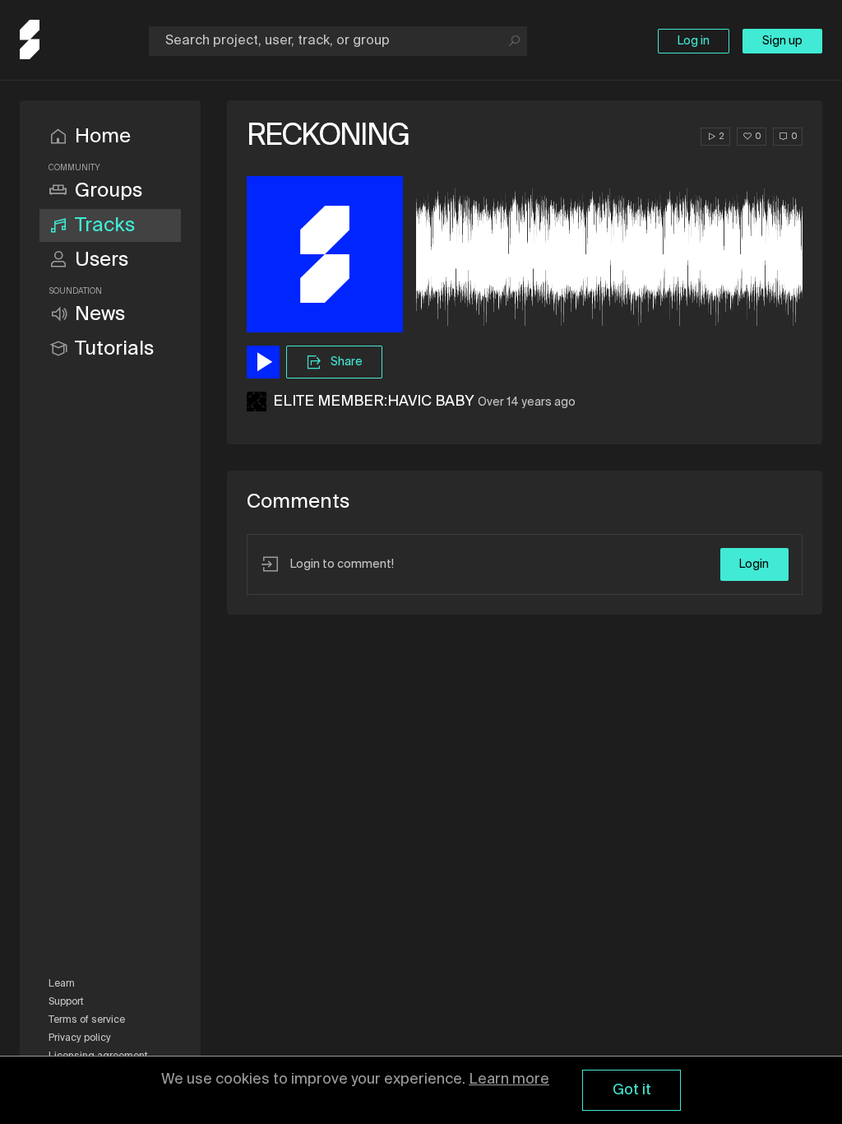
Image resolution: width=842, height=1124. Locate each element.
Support (66, 1002)
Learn (62, 984)
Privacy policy (80, 1038)
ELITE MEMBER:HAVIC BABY (373, 401)
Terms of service (87, 1020)
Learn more (509, 1079)
